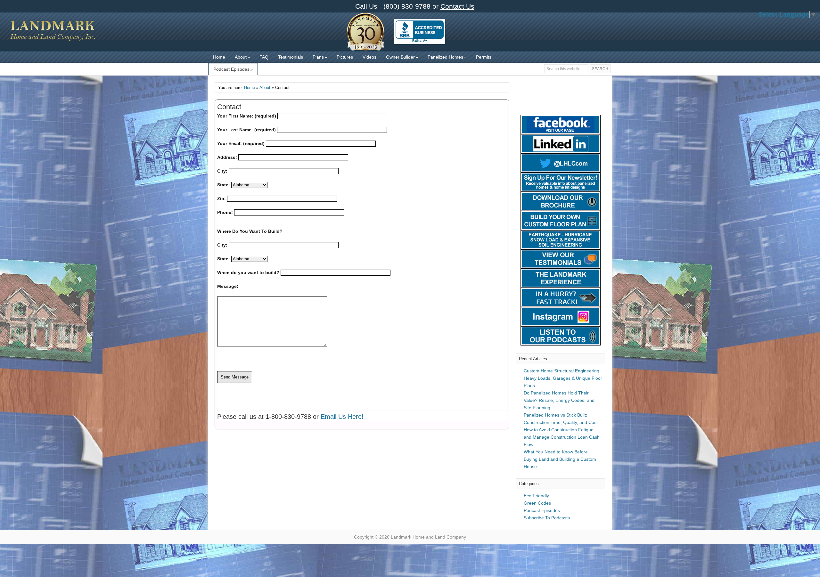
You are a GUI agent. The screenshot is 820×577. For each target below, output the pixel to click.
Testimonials (290, 57)
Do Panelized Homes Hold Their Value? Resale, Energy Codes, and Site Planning (559, 400)
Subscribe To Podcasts (547, 517)
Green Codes (537, 503)
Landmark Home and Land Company (53, 35)
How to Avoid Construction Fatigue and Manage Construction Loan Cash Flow (562, 437)
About (242, 57)
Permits (483, 57)
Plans (320, 57)
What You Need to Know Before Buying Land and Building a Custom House (560, 459)
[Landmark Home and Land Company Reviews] (420, 31)
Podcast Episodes (233, 69)
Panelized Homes (447, 57)
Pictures (345, 57)
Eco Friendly (536, 495)
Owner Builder (402, 57)
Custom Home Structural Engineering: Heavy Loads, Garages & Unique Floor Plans (563, 378)
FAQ (263, 57)
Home (219, 57)
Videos (369, 57)
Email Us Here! (342, 416)
